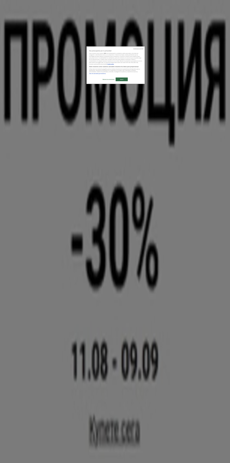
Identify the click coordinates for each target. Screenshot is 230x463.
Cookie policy (110, 64)
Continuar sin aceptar (138, 48)
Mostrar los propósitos (109, 79)
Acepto (121, 79)
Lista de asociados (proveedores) (97, 73)
